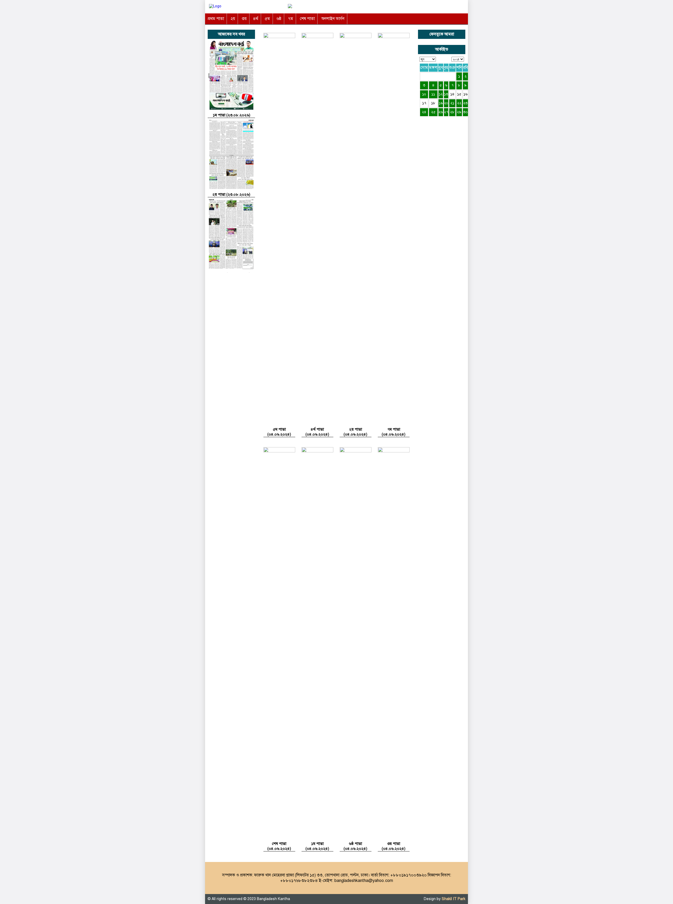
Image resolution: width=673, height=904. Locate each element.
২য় (233, 18)
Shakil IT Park (453, 899)
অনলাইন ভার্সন (332, 18)
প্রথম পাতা (216, 18)
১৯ (441, 103)
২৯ (459, 112)
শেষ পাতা (307, 18)
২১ (452, 103)
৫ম (267, 18)
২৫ (433, 112)
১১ (433, 94)
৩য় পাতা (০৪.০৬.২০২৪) (393, 846)
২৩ (465, 103)
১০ (424, 94)
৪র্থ (255, 18)
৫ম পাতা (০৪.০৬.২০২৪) (279, 432)
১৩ (446, 94)
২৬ (441, 112)
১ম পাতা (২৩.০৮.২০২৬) (231, 115)
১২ (441, 94)
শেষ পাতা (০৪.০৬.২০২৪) (279, 846)
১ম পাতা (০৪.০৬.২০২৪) (317, 846)
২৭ (446, 112)
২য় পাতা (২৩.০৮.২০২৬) (231, 194)
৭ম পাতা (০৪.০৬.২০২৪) (393, 432)
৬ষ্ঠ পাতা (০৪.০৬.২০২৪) (355, 846)
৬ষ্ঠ (279, 18)
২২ (459, 103)
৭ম (290, 18)
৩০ (465, 112)
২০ (446, 103)
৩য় (244, 18)
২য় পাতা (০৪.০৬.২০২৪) (355, 432)
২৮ (452, 112)
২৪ (424, 112)
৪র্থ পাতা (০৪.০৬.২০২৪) (317, 432)
